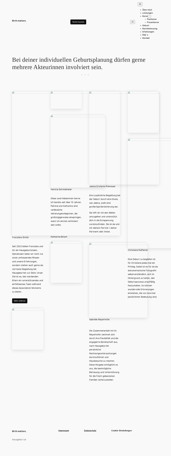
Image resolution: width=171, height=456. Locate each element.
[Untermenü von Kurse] (149, 16)
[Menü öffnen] (132, 22)
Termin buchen (78, 22)
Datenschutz (90, 430)
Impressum (63, 430)
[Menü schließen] (140, 4)
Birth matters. (19, 20)
